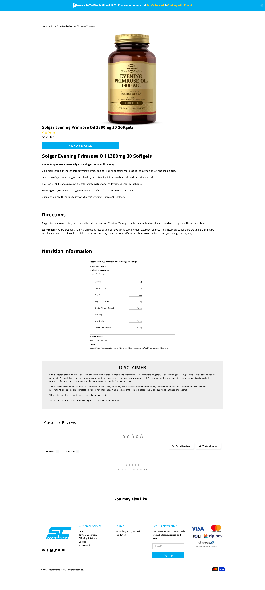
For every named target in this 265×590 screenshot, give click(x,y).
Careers (82, 541)
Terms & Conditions (88, 535)
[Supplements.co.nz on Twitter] (59, 551)
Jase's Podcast (155, 5)
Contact (82, 531)
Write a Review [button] (209, 446)
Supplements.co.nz (64, 374)
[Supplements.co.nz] (59, 534)
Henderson (121, 535)
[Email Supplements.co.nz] (43, 551)
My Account (84, 545)
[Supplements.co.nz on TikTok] (55, 551)
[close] (261, 5)
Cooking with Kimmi (179, 5)
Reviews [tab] (50, 451)
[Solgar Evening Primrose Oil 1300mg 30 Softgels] (132, 79)
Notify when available (80, 146)
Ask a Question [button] (183, 446)
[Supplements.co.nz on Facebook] (47, 551)
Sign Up (168, 555)
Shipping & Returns (88, 538)
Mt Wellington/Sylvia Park (128, 531)
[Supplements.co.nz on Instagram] (51, 551)
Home (44, 26)
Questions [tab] (70, 451)
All (52, 26)
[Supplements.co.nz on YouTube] (63, 551)
